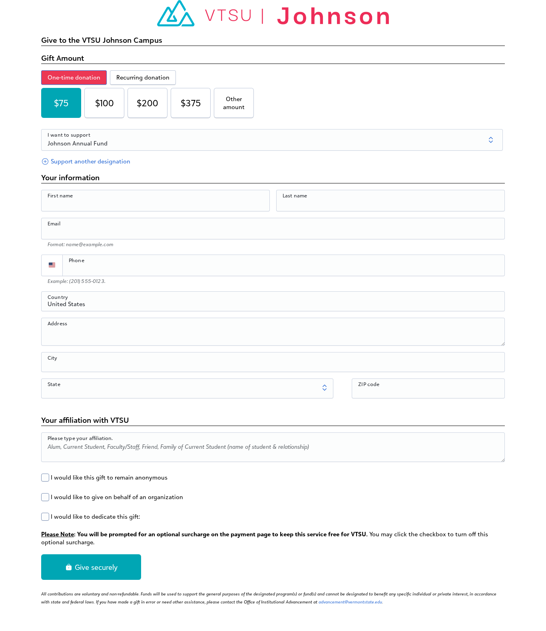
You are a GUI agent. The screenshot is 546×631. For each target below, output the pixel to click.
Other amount (234, 103)
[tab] (74, 77)
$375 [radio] (191, 103)
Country (58, 297)
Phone (76, 260)
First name (60, 195)
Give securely (95, 567)
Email (54, 223)
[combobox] (273, 305)
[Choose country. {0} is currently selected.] (52, 265)
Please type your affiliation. (80, 438)
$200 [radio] (147, 103)
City (53, 357)
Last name (295, 195)
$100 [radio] (104, 103)
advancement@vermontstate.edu (350, 602)
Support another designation (89, 161)
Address (57, 323)
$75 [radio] (61, 103)
